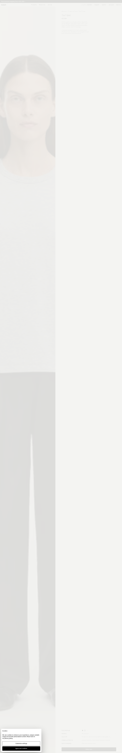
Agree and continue (21, 748)
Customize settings (21, 743)
